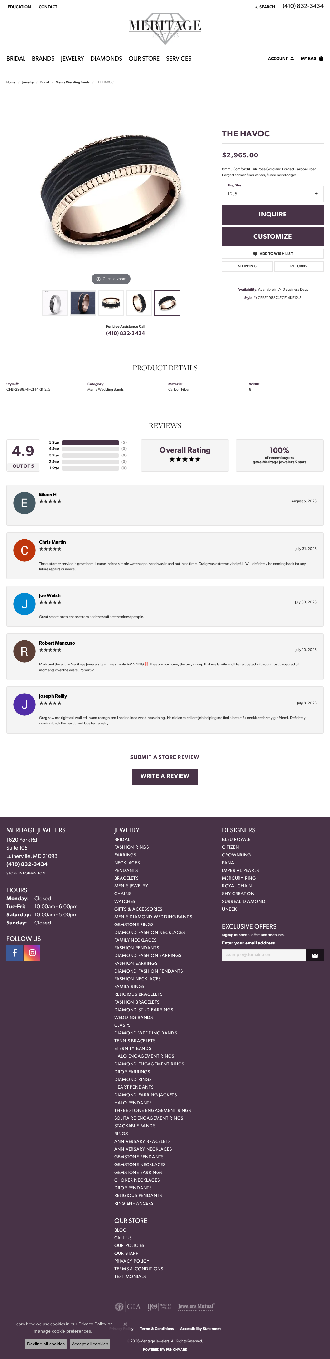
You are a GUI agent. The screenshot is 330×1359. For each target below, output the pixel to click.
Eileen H (48, 495)
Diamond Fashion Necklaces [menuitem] (149, 932)
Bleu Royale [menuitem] (236, 839)
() (124, 443)
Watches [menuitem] (125, 901)
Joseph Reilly (53, 696)
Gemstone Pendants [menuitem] (139, 1157)
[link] (47, 7)
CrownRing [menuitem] (236, 855)
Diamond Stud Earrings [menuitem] (143, 1010)
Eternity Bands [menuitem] (132, 1048)
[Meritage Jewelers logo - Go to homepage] (165, 29)
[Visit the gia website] (128, 1307)
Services (178, 59)
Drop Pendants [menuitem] (133, 1188)
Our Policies (129, 1246)
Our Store (144, 59)
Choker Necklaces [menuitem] (137, 1180)
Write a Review (165, 777)
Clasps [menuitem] (122, 1025)
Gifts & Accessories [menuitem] (138, 909)
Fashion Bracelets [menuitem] (137, 1002)
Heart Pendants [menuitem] (134, 1087)
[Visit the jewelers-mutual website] (196, 1307)
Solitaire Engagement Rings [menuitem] (148, 1118)
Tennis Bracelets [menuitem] (135, 1041)
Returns (299, 266)
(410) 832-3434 (125, 333)
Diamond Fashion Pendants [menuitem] (148, 971)
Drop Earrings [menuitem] (132, 1072)
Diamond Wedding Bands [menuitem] (145, 1033)
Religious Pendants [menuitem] (138, 1196)
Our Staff (126, 1253)
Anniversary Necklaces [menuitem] (143, 1149)
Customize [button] (272, 237)
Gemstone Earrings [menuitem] (138, 1172)
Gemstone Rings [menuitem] (134, 925)
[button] (18, 7)
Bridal (15, 59)
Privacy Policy (132, 1261)
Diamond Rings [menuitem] (133, 1079)
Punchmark (176, 1350)
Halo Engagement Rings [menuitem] (144, 1056)
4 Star (54, 449)
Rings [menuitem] (121, 1134)
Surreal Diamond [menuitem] (243, 901)
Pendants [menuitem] (126, 870)
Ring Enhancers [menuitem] (134, 1203)
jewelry (28, 82)
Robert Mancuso (57, 643)
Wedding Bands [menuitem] (133, 1017)
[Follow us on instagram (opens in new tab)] (32, 953)
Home (10, 82)
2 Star (54, 462)
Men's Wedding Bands (73, 82)
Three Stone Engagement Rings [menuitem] (152, 1110)
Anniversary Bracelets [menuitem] (142, 1141)
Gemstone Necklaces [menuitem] (140, 1165)
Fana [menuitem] (228, 863)
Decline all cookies (46, 1343)
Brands (43, 59)
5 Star (54, 443)
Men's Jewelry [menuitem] (131, 886)
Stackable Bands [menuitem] (135, 1126)
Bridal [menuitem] (122, 839)
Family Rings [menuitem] (129, 986)
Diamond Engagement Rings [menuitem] (149, 1064)
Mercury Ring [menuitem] (239, 878)
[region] (111, 190)
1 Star (54, 468)
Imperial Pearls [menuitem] (240, 870)
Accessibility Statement (200, 1329)
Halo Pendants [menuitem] (133, 1103)
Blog (120, 1230)
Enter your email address (248, 943)
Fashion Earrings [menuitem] (136, 963)
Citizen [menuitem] (230, 847)
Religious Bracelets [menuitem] (138, 994)
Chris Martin (52, 542)
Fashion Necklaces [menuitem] (137, 979)
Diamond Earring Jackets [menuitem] (145, 1095)
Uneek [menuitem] (229, 909)
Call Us (123, 1238)
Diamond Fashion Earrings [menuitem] (147, 956)
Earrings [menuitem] (125, 855)
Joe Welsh (50, 596)
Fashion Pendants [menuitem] (136, 948)
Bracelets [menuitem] (126, 878)
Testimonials (130, 1276)
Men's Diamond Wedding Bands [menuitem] (153, 917)
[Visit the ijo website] (159, 1307)
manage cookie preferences (62, 1331)
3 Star (54, 455)
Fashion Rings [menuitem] (131, 847)
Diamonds (106, 59)
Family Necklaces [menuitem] (135, 940)
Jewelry (72, 59)
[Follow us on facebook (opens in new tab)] (14, 953)
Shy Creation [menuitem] (238, 894)
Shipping (247, 266)
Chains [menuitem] (122, 894)
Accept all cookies (90, 1343)
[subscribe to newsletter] (315, 955)
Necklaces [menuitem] (127, 863)
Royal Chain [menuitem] (237, 886)
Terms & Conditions (138, 1269)
